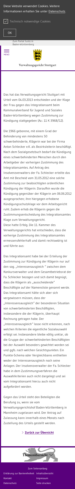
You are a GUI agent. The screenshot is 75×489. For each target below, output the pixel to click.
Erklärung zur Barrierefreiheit (18, 473)
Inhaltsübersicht (44, 473)
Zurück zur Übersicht (39, 432)
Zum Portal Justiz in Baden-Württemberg (23, 43)
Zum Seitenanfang (37, 468)
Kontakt (7, 478)
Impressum (42, 478)
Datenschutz (56, 11)
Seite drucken (43, 483)
